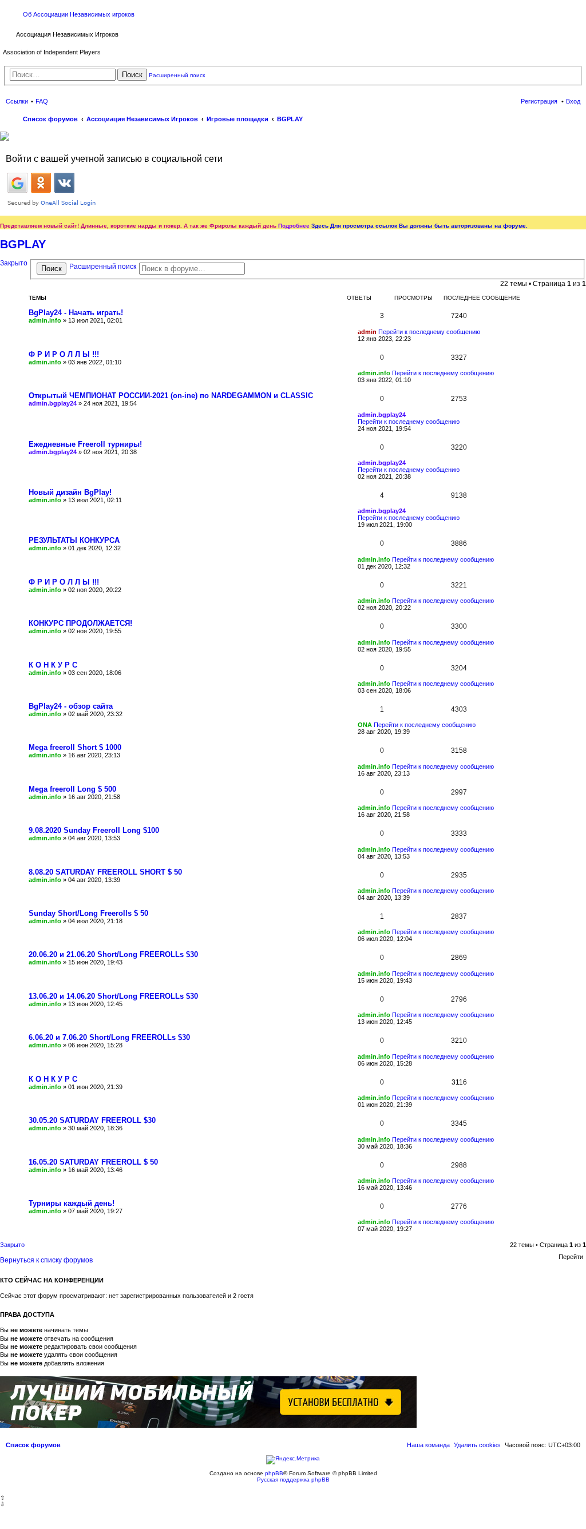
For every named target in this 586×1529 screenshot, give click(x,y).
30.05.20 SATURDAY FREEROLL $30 (92, 1120)
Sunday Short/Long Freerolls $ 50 (88, 913)
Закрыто (13, 263)
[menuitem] (477, 1445)
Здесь (319, 226)
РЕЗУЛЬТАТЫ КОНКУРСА (74, 540)
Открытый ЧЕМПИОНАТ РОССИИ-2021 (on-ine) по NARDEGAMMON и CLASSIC (171, 395)
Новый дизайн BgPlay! (70, 492)
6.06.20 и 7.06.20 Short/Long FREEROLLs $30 (109, 1037)
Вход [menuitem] (573, 101)
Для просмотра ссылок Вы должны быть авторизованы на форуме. (429, 226)
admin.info (45, 320)
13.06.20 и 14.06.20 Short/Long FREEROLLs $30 (113, 996)
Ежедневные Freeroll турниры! (85, 444)
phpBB (274, 1473)
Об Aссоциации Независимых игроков (78, 14)
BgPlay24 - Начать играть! (76, 312)
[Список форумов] (9, 33)
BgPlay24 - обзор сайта (71, 706)
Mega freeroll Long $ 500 (72, 789)
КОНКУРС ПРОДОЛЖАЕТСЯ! (80, 623)
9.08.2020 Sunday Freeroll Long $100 (94, 830)
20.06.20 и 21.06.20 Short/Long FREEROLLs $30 (113, 954)
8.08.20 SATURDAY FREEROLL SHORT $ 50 (105, 872)
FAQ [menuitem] (41, 101)
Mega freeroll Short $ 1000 (75, 747)
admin (367, 331)
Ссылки (17, 101)
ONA (365, 724)
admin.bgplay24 (53, 403)
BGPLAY (23, 244)
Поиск (132, 74)
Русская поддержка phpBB (293, 1479)
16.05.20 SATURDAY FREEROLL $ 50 (93, 1162)
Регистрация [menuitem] (539, 101)
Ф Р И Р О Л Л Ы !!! (64, 354)
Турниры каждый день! (71, 1203)
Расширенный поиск (177, 75)
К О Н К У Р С (53, 665)
